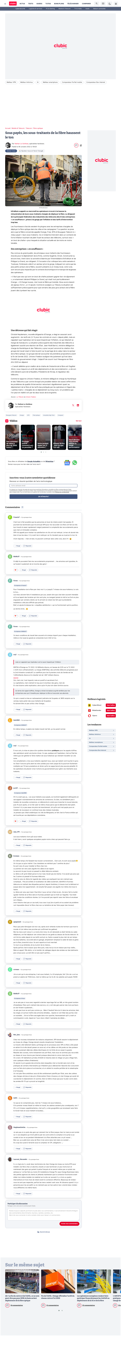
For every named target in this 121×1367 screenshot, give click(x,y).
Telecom (29, 128)
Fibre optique (38, 128)
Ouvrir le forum (45, 1232)
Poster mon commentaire (69, 1223)
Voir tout (78, 421)
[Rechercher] (96, 3)
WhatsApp (49, 461)
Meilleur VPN (11, 82)
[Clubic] (13, 3)
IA (37, 82)
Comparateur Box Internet (95, 82)
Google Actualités (33, 461)
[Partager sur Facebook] (116, 1350)
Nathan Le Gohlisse (21, 143)
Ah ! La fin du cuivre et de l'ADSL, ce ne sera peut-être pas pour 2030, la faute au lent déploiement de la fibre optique (22, 1298)
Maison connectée (99, 8)
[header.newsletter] (103, 3)
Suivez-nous (11, 151)
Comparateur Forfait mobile (72, 82)
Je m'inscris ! (43, 496)
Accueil (7, 128)
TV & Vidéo (78, 8)
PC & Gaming (50, 8)
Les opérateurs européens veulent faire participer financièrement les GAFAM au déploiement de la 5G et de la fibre (93, 1298)
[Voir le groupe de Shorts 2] (43, 452)
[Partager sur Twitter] (116, 1357)
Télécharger (73, 3)
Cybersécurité (20, 8)
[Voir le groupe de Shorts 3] (46, 452)
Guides (39, 3)
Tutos (48, 3)
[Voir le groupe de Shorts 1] (41, 452)
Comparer (86, 3)
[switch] (109, 4)
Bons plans (59, 3)
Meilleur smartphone (50, 82)
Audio (87, 8)
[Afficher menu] (5, 3)
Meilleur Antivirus (26, 82)
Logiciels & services (35, 8)
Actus (22, 3)
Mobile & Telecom (65, 8)
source (15, 678)
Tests (30, 3)
